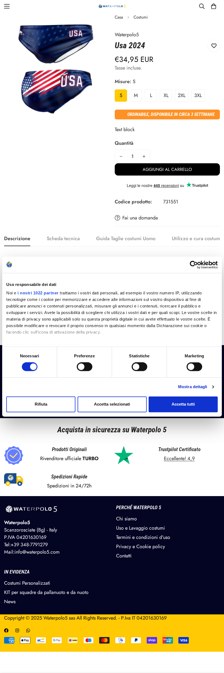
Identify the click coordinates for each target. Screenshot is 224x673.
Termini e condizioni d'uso (143, 537)
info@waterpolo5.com (37, 552)
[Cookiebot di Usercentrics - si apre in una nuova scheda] (194, 265)
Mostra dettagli (192, 387)
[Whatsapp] (28, 630)
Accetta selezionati (112, 404)
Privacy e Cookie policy (140, 546)
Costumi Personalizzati (27, 583)
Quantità (124, 143)
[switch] (84, 367)
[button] (213, 6)
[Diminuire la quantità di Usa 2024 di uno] (121, 156)
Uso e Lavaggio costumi (140, 528)
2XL (181, 95)
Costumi (141, 17)
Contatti (124, 555)
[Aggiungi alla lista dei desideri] (214, 46)
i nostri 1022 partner (38, 293)
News (10, 601)
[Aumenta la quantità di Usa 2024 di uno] (144, 156)
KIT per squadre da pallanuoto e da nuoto (46, 592)
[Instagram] (17, 630)
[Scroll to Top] (213, 643)
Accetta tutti (183, 404)
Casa (119, 17)
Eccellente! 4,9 (179, 458)
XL (166, 95)
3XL (198, 95)
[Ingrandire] (98, 24)
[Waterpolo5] (112, 6)
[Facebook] (6, 630)
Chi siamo (126, 518)
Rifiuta (41, 404)
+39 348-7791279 (29, 544)
